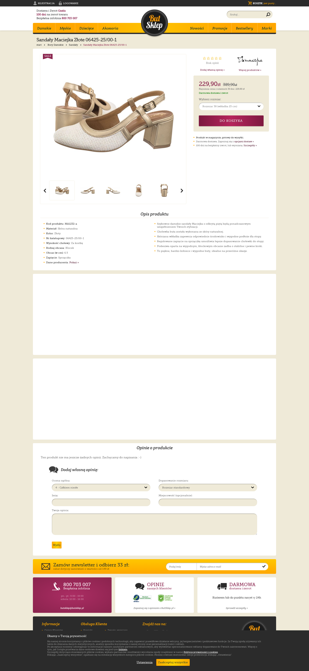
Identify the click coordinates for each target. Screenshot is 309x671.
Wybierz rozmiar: (210, 99)
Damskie (44, 28)
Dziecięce (86, 28)
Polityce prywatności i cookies (201, 652)
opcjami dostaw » (244, 141)
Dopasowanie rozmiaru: (174, 480)
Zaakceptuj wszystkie (173, 662)
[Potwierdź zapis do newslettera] (264, 566)
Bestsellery (244, 28)
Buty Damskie (56, 44)
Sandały (74, 44)
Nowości (197, 28)
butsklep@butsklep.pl (72, 608)
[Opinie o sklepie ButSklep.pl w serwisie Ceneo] (165, 598)
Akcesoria (110, 28)
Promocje (219, 28)
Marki (267, 28)
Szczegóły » (250, 145)
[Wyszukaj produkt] (268, 14)
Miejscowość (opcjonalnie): (176, 495)
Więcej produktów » (250, 70)
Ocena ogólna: (61, 480)
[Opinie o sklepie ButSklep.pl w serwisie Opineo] (142, 598)
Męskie (65, 28)
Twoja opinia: (60, 510)
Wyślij (56, 545)
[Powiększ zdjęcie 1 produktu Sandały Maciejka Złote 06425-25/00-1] (113, 117)
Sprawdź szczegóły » (237, 608)
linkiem (123, 649)
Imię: (55, 495)
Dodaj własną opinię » (212, 70)
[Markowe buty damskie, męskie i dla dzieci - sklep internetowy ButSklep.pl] (154, 23)
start (39, 44)
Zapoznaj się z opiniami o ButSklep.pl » (154, 608)
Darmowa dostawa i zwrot (213, 93)
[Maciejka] (250, 60)
